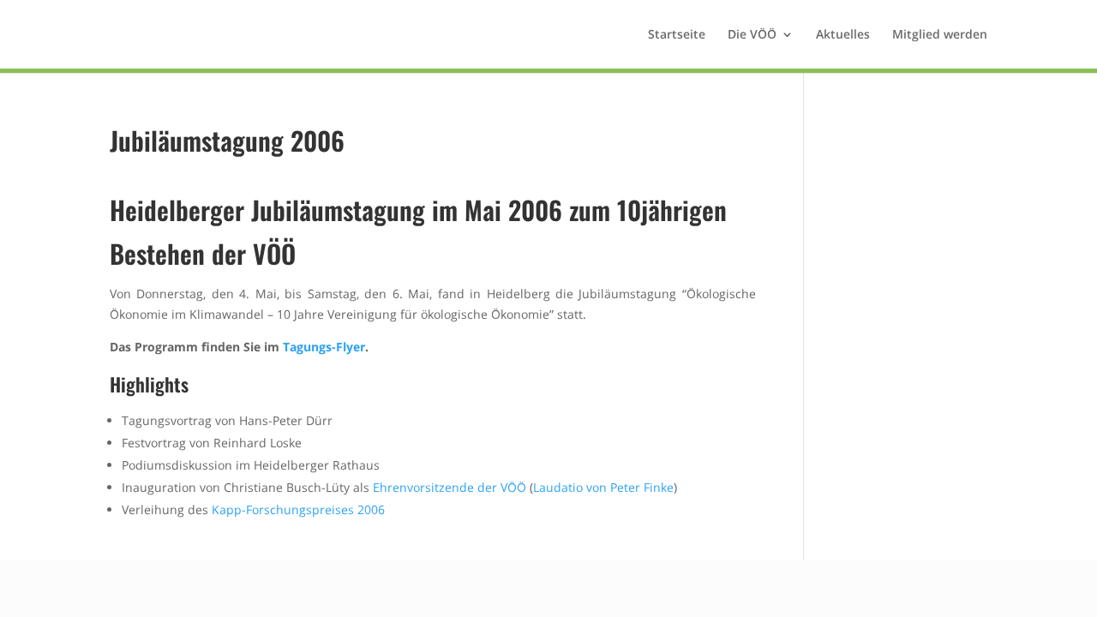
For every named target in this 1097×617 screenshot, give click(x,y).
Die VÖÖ (752, 35)
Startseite (676, 35)
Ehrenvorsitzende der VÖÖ (449, 487)
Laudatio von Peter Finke (603, 487)
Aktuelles (843, 35)
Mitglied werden (939, 35)
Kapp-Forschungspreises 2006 (298, 509)
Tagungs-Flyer (324, 346)
